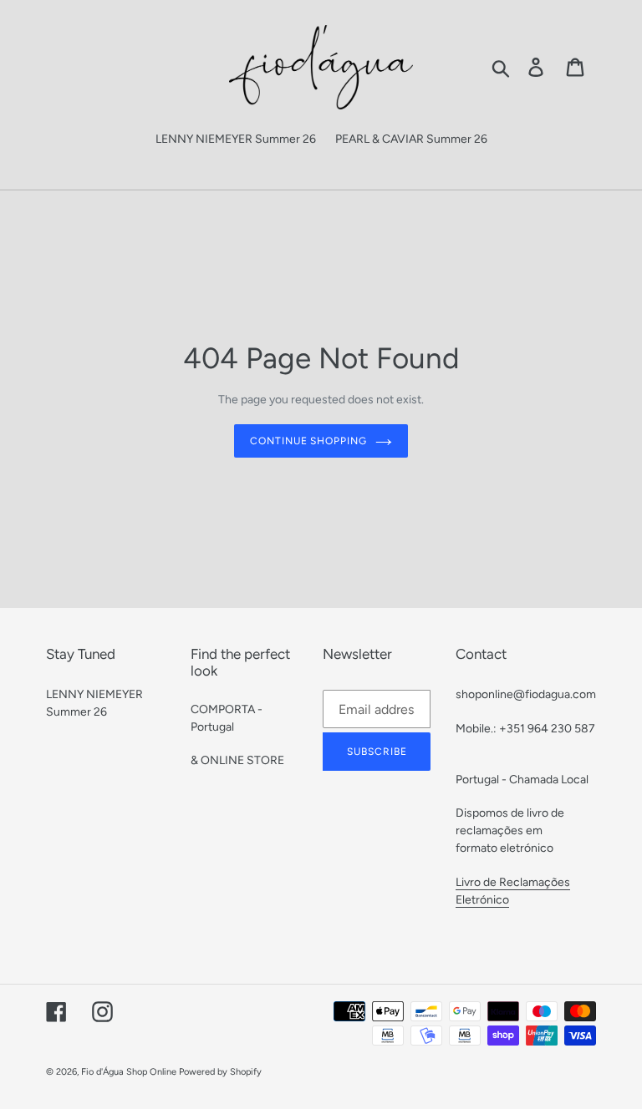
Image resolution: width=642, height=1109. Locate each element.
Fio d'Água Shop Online (128, 1071)
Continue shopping (308, 441)
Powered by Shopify (220, 1071)
